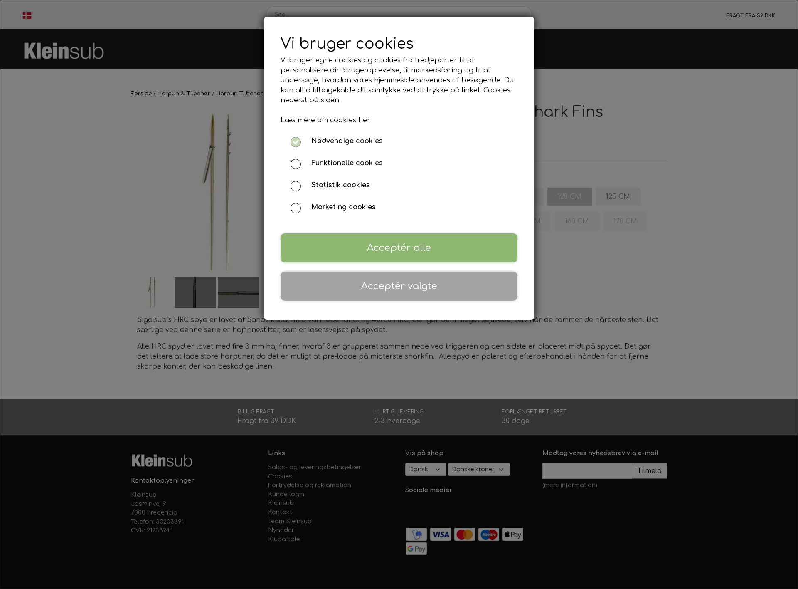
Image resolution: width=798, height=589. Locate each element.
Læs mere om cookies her (325, 120)
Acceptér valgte (399, 286)
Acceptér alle (399, 248)
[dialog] (399, 294)
